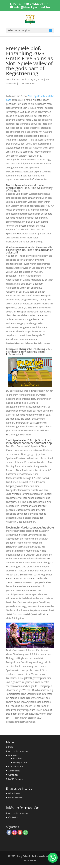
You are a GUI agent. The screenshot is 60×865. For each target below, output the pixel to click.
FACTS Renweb (15, 778)
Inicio (11, 746)
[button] (53, 858)
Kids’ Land (18, 758)
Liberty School (18, 79)
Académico (13, 755)
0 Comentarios (27, 83)
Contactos (13, 774)
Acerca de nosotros (18, 751)
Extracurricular (15, 766)
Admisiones (14, 770)
